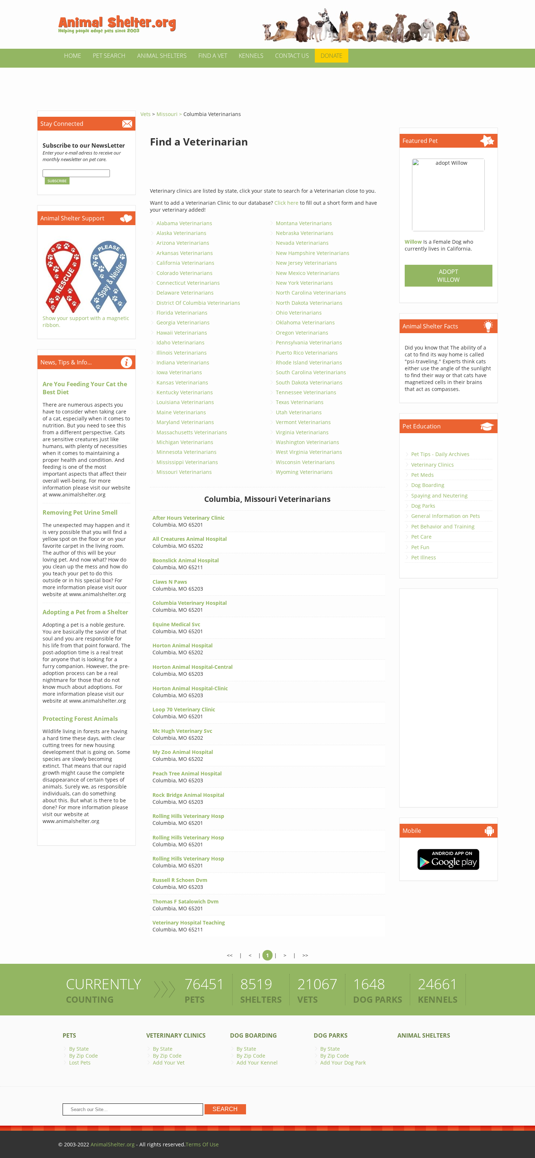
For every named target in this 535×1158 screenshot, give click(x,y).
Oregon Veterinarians (302, 332)
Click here (286, 202)
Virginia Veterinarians (302, 432)
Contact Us (292, 56)
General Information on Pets (445, 515)
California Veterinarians (185, 262)
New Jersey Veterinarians (306, 262)
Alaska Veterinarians (181, 232)
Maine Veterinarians (181, 412)
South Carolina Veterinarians (311, 372)
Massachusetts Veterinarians (191, 432)
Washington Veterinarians (307, 442)
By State (79, 1048)
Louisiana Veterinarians (185, 402)
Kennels (251, 56)
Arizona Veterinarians (182, 242)
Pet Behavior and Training (443, 526)
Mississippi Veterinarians (187, 462)
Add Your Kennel (257, 1062)
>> (305, 955)
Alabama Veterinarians (184, 223)
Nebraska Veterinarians (304, 232)
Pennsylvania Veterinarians (309, 342)
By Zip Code (83, 1055)
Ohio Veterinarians (299, 312)
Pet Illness (423, 557)
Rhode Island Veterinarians (309, 362)
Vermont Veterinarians (303, 422)
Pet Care (421, 536)
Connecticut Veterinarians (188, 282)
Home (72, 56)
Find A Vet (212, 56)
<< (229, 955)
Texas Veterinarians (300, 402)
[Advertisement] (267, 84)
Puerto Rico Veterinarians (307, 352)
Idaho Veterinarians (180, 342)
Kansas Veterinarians (182, 382)
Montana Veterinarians (304, 223)
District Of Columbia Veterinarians (198, 302)
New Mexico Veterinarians (308, 272)
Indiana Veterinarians (182, 362)
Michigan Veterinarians (184, 442)
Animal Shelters (162, 56)
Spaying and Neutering (439, 495)
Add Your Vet (169, 1062)
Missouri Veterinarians (184, 471)
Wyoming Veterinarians (304, 471)
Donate (331, 56)
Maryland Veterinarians (185, 422)
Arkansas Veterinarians (184, 252)
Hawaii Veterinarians (181, 332)
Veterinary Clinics (432, 464)
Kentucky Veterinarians (184, 392)
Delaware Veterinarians (185, 292)
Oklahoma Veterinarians (305, 322)
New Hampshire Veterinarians (312, 252)
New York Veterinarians (304, 282)
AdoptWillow (448, 276)
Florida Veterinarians (181, 312)
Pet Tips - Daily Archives (440, 454)
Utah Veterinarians (299, 412)
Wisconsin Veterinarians (305, 462)
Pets (69, 1035)
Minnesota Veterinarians (186, 451)
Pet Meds (422, 474)
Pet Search (109, 56)
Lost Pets (80, 1062)
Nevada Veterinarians (302, 242)
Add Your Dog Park (343, 1062)
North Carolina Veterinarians (311, 292)
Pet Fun (420, 547)
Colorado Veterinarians (184, 272)
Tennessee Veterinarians (306, 392)
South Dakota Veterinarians (309, 382)
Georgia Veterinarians (183, 322)
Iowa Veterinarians (179, 372)
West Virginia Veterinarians (309, 451)
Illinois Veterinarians (181, 352)
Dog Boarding (427, 485)
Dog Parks (423, 505)
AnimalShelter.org (113, 1144)
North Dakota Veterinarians (309, 302)
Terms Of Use (202, 1144)
